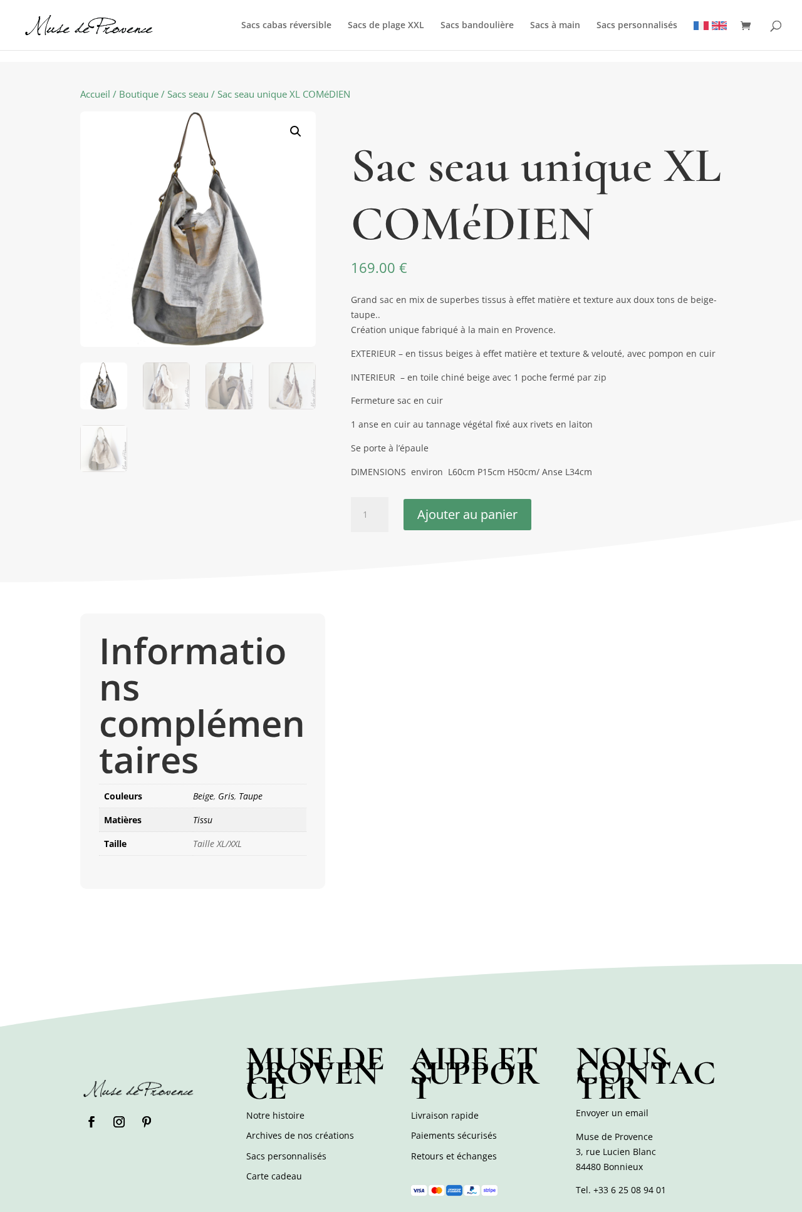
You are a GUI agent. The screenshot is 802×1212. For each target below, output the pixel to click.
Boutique (139, 94)
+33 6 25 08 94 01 (629, 1190)
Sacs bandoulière (477, 26)
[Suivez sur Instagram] (119, 1122)
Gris (226, 796)
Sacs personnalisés (636, 26)
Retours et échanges (454, 1156)
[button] (295, 131)
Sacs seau (188, 94)
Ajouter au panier (467, 514)
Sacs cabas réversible (286, 26)
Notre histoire (275, 1115)
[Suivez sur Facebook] (91, 1122)
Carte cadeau (274, 1176)
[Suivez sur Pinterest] (146, 1122)
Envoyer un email (612, 1113)
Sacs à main (555, 26)
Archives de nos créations (300, 1135)
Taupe (251, 796)
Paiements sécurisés (454, 1135)
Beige (203, 796)
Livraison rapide (445, 1115)
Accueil (95, 94)
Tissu (202, 820)
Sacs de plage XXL (386, 26)
